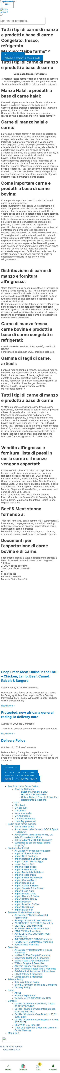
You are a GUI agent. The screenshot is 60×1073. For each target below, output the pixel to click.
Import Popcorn (22, 901)
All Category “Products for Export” (32, 850)
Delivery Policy (13, 740)
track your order (23, 813)
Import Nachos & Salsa (26, 896)
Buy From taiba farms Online (23, 786)
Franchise (13, 947)
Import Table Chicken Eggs (28, 861)
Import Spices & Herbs (26, 885)
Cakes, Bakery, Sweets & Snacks (39, 797)
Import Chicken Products (27, 853)
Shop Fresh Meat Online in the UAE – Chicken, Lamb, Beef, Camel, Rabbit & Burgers (29, 676)
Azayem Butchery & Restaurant (31, 966)
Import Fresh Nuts (24, 891)
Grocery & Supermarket (33, 794)
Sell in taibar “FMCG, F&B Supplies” (33, 840)
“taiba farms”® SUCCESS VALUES (32, 998)
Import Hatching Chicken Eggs (30, 858)
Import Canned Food (25, 880)
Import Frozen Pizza (25, 874)
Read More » (8, 705)
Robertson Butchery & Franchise (31, 958)
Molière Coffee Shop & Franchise (32, 955)
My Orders (20, 810)
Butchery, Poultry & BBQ (34, 791)
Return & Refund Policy (26, 982)
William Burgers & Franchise (29, 963)
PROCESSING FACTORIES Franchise (34, 923)
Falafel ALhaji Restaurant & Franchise (34, 971)
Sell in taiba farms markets (22, 824)
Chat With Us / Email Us (27, 1025)
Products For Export (18, 848)
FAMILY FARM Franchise (27, 931)
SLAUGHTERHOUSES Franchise (31, 928)
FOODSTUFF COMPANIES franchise (33, 941)
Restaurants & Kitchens (33, 799)
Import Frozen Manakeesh (28, 877)
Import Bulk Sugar (24, 907)
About (17, 992)
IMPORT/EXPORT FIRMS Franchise (33, 939)
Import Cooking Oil (24, 883)
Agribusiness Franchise (26, 944)
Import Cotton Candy (25, 899)
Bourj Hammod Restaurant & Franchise (35, 968)
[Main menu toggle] (8, 4)
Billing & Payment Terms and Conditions (35, 984)
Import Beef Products (26, 856)
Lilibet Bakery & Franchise (28, 974)
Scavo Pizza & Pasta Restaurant (31, 960)
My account (20, 807)
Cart (16, 802)
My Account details (24, 818)
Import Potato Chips (25, 893)
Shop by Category (24, 789)
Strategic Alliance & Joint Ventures (33, 920)
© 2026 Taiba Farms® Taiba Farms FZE (11, 1048)
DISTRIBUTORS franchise (28, 925)
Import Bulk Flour (23, 909)
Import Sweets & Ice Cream (29, 888)
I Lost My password (25, 821)
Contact (12, 1000)
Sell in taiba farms (24, 826)
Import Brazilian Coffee (26, 904)
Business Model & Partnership (24, 912)
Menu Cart (13, 1033)
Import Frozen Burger (25, 869)
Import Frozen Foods (25, 866)
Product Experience (25, 995)
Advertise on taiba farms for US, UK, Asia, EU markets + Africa (34, 836)
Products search (7, 16)
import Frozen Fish (24, 864)
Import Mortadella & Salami (29, 872)
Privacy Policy (15, 979)
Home (11, 990)
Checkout (19, 805)
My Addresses (22, 816)
